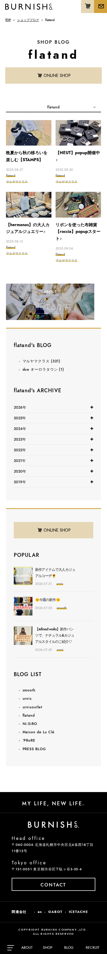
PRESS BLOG (34, 749)
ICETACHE (78, 911)
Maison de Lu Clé (39, 732)
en (40, 911)
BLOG (68, 947)
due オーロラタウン (43, 369)
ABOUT (27, 947)
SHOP (47, 947)
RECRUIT (92, 947)
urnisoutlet (32, 707)
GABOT (55, 911)
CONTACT (53, 884)
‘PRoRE (29, 740)
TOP (8, 20)
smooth (29, 690)
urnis (27, 698)
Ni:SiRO (30, 723)
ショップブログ (28, 20)
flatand (29, 715)
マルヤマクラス (42, 361)
